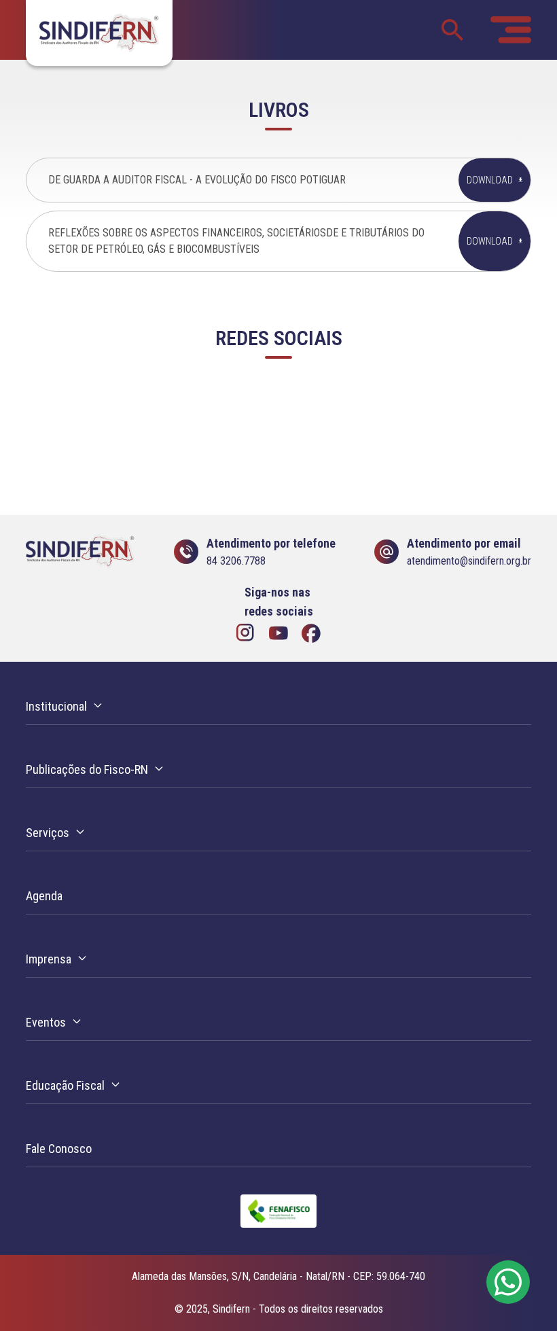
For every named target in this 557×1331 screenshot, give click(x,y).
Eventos (46, 1022)
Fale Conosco (59, 1148)
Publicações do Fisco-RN (87, 769)
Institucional (56, 706)
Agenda (44, 896)
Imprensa (48, 959)
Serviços (47, 833)
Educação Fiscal (65, 1085)
